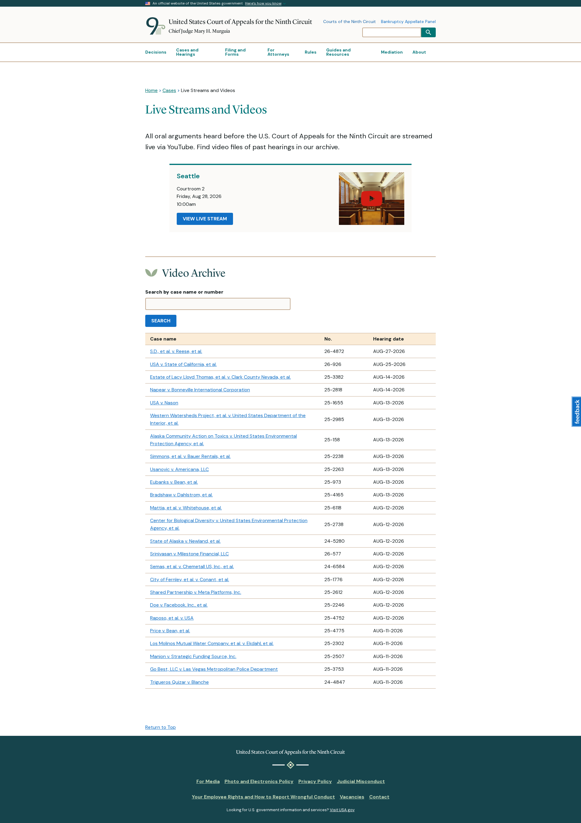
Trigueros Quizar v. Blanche (179, 682)
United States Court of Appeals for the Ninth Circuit (240, 22)
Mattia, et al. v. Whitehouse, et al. (186, 508)
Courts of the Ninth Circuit (349, 22)
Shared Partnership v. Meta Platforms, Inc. (195, 592)
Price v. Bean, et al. (170, 630)
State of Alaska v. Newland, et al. (185, 541)
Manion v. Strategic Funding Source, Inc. (193, 656)
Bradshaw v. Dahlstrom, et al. (181, 495)
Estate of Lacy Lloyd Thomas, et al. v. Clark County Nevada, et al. (220, 377)
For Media (208, 781)
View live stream (205, 219)
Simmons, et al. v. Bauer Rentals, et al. (190, 456)
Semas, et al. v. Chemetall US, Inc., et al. (192, 566)
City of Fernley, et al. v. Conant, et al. (189, 579)
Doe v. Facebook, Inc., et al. (179, 605)
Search (160, 321)
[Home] (157, 26)
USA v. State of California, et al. (183, 364)
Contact (379, 797)
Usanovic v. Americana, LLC (179, 469)
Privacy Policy (315, 781)
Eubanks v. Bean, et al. (174, 482)
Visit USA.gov (342, 809)
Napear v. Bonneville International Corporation (200, 390)
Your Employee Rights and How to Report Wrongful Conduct (263, 797)
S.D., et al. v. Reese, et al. (176, 351)
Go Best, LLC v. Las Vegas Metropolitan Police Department (214, 669)
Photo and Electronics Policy (259, 781)
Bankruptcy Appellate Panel (408, 22)
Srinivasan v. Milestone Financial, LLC (189, 554)
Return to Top (160, 727)
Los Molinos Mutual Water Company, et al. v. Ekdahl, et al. (212, 643)
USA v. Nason (164, 403)
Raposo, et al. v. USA (172, 618)
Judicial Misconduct (361, 781)
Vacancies (352, 797)
